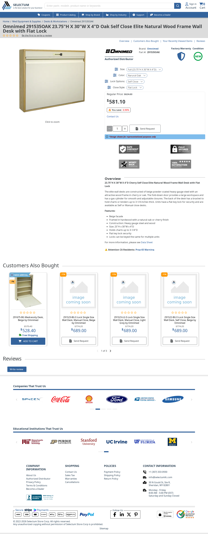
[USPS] (145, 399)
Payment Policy (112, 471)
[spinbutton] (117, 129)
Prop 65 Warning (145, 249)
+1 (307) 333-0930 (158, 471)
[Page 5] (114, 409)
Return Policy (111, 478)
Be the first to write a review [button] (37, 35)
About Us (31, 475)
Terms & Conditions (36, 485)
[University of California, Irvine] (116, 441)
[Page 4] (109, 409)
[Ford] (116, 399)
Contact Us (71, 471)
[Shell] (88, 399)
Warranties (71, 478)
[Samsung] (173, 399)
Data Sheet (147, 242)
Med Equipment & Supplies (26, 21)
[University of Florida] (145, 441)
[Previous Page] (16, 399)
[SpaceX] (32, 399)
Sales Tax (70, 475)
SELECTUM (21, 5)
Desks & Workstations (55, 21)
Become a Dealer (35, 488)
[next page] (110, 351)
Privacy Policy (33, 482)
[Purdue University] (60, 441)
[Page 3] (103, 409)
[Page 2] (98, 409)
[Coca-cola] (60, 399)
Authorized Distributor (38, 478)
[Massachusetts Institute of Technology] (32, 441)
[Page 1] (92, 409)
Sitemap (104, 528)
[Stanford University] (88, 441)
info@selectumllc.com (160, 477)
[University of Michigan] (173, 441)
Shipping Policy (112, 475)
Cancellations (72, 482)
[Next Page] (191, 399)
